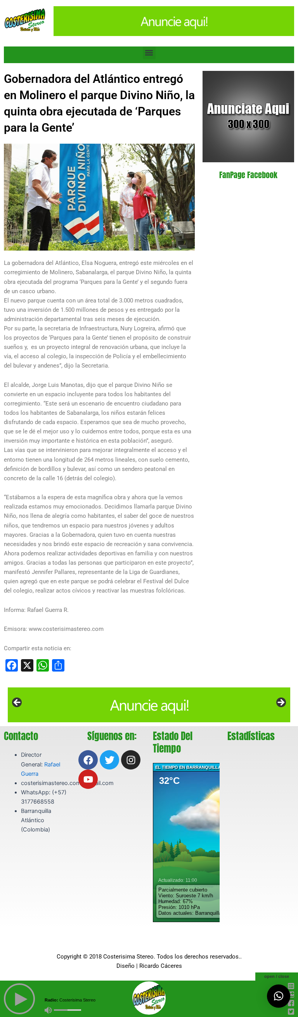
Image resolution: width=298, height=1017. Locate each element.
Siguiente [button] (280, 703)
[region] (149, 704)
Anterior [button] (17, 703)
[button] (149, 52)
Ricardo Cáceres (160, 965)
